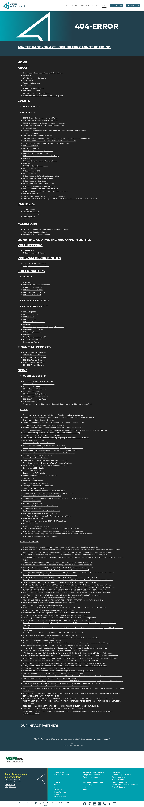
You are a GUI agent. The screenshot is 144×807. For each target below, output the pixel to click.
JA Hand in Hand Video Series (34, 322)
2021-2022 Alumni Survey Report (35, 399)
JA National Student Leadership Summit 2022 (40, 536)
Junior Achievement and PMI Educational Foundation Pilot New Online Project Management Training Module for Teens (67, 552)
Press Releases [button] (60, 792)
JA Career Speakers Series (33, 290)
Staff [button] (56, 785)
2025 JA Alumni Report (31, 401)
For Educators (31, 271)
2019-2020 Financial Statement (34, 365)
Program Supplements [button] (92, 775)
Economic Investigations (32, 339)
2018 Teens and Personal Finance (35, 396)
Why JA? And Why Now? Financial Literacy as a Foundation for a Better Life (51, 528)
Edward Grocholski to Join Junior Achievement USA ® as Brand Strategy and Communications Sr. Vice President (64, 683)
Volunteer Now (28, 250)
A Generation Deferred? (32, 470)
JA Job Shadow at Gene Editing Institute (38, 179)
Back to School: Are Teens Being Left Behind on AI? (42, 435)
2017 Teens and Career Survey (34, 386)
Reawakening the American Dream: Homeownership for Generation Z (49, 453)
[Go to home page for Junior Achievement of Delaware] (14, 6)
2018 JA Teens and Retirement (34, 389)
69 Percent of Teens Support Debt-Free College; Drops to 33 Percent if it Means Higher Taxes (58, 562)
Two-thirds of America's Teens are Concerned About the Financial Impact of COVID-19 (55, 597)
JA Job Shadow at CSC (31, 171)
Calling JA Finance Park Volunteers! (36, 266)
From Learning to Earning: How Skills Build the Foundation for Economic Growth (53, 415)
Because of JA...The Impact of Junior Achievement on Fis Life (45, 465)
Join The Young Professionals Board (36, 93)
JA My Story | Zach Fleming (33, 518)
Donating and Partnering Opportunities (54, 240)
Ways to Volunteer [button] (61, 775)
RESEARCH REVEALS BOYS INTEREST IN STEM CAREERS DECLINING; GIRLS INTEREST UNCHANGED (61, 661)
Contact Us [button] (10, 785)
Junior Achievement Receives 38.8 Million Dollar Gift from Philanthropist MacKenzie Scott (56, 570)
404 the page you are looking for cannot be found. (64, 47)
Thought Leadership (33, 376)
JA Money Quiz (28, 317)
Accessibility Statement (31, 83)
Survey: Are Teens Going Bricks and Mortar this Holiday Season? (46, 668)
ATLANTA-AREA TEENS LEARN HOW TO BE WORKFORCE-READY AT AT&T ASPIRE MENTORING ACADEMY (63, 600)
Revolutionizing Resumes (32, 503)
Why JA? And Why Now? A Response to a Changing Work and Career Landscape (53, 531)
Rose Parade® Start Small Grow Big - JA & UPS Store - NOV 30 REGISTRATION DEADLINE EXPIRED (60, 199)
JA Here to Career (30, 319)
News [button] (56, 794)
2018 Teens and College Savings (35, 394)
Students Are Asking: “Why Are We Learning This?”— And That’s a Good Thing (51, 433)
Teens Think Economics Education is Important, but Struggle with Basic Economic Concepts (57, 620)
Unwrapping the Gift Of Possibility (35, 483)
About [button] (57, 783)
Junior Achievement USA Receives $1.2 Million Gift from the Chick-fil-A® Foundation (54, 633)
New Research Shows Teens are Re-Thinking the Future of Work (47, 516)
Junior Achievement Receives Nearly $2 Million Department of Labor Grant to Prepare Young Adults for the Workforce (67, 592)
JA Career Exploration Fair (32, 287)
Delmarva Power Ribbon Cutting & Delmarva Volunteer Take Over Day (49, 141)
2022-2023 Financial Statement (34, 357)
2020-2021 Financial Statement (34, 362)
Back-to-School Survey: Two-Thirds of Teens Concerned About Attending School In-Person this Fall (59, 582)
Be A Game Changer (30, 523)
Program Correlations (34, 300)
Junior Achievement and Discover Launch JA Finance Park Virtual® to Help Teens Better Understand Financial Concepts (68, 580)
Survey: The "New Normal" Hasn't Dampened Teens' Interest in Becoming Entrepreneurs (56, 615)
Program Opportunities (39, 258)
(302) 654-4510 (10, 787)
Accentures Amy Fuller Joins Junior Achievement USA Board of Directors (50, 635)
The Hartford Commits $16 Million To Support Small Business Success (48, 610)
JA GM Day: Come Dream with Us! (35, 166)
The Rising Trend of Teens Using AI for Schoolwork (41, 511)
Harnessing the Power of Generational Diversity (40, 506)
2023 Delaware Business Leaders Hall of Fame (40, 118)
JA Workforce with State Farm (34, 440)
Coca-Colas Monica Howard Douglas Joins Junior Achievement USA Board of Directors (55, 651)
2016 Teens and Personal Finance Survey (38, 381)
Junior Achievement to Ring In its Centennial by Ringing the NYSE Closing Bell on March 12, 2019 (58, 567)
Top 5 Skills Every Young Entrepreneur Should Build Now (44, 445)
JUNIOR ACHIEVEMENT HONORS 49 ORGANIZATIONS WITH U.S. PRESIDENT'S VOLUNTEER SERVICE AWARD (64, 590)
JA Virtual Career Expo (31, 194)
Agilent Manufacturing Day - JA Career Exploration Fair (43, 126)
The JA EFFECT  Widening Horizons (36, 526)
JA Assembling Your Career (33, 329)
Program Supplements (34, 306)
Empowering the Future (32, 508)
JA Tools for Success (30, 314)
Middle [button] (85, 787)
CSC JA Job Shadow (30, 133)
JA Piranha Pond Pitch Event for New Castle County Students (45, 191)
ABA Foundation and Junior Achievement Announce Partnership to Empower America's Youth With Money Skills (65, 555)
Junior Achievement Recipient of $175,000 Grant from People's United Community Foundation (58, 671)
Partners (26, 204)
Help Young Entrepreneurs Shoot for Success (40, 475)
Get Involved (133, 5)
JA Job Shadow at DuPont (33, 173)
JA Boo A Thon (28, 158)
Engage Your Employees (32, 214)
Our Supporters (29, 217)
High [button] (85, 790)
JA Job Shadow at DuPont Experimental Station (41, 176)
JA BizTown (27, 282)
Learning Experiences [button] (93, 783)
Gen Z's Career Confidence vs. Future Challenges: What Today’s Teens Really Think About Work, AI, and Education (65, 430)
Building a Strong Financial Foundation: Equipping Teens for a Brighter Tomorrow (53, 448)
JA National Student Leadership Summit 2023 (40, 513)
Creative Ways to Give (31, 212)
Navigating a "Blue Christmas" (34, 488)
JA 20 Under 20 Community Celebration (38, 151)
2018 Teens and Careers (32, 391)
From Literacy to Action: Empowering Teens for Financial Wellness (47, 463)
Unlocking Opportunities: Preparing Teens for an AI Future (45, 460)
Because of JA (28, 478)
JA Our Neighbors (29, 312)
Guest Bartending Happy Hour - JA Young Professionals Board (46, 143)
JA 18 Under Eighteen (31, 148)
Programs (84, 6)
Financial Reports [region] (118, 779)
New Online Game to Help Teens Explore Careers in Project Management (50, 603)
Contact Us (27, 86)
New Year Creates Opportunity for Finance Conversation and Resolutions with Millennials (56, 686)
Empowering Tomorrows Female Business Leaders (42, 496)
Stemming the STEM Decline (34, 468)
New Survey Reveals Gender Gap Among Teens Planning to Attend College (51, 678)
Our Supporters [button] (118, 777)
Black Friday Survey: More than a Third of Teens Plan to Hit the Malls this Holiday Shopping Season (59, 618)
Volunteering (30, 245)
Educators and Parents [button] (93, 773)
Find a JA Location (119, 787)
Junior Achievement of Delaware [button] (125, 785)
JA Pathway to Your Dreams (33, 88)
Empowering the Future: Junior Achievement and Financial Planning (48, 493)
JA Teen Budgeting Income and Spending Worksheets (43, 327)
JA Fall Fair (27, 163)
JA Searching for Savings (32, 332)
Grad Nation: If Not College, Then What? (38, 455)
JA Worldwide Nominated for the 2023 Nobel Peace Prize (44, 521)
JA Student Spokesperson (32, 91)
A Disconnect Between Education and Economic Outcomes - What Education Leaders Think (57, 404)
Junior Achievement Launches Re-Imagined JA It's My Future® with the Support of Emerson (57, 565)
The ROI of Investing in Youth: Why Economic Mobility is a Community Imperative (53, 428)
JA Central (27, 75)
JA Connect (27, 324)
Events (95, 6)
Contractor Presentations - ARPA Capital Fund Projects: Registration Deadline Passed (54, 131)
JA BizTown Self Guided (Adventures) (36, 285)
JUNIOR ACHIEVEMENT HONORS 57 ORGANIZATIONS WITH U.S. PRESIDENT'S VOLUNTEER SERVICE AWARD (64, 663)
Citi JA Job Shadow (30, 128)
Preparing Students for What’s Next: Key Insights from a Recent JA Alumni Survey (53, 423)
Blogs (24, 409)
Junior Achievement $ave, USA (34, 337)
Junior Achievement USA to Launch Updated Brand (42, 605)
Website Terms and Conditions (34, 78)
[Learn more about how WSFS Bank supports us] (14, 759)
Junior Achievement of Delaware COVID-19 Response (43, 96)
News (104, 6)
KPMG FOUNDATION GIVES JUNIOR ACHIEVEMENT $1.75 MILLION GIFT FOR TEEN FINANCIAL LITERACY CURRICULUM (68, 698)
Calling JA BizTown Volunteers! (34, 263)
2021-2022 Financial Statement (34, 360)
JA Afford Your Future (31, 342)
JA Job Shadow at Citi (31, 168)
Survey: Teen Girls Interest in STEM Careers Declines (42, 640)
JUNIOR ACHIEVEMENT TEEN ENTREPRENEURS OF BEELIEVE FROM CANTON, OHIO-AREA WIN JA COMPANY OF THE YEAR (70, 658)
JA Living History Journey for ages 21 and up (39, 186)
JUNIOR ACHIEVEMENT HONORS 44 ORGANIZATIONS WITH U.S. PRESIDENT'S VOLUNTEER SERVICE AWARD (64, 608)
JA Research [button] (59, 790)
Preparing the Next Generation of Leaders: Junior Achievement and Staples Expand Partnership (58, 418)
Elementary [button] (87, 785)
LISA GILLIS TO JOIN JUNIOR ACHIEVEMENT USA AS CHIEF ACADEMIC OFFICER (53, 708)
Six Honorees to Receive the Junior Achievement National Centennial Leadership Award (56, 645)
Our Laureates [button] (60, 797)
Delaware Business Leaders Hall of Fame (38, 136)
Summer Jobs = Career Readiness (35, 458)
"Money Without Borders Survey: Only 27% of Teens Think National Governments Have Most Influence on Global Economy (68, 572)
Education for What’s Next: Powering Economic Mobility (44, 425)
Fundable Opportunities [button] (121, 775)
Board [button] (56, 787)
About (73, 6)
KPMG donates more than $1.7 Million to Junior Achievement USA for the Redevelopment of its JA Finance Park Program (68, 653)
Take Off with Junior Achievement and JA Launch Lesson (44, 491)
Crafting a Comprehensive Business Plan (38, 486)
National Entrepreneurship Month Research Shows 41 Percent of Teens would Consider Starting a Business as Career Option (69, 587)
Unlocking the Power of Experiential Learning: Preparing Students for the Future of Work (56, 438)
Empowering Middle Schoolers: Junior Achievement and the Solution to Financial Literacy (56, 498)
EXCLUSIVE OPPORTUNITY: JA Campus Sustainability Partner (45, 230)
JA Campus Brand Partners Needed (36, 235)
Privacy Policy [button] (41, 803)
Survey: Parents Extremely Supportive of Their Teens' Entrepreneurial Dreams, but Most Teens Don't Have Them (65, 666)
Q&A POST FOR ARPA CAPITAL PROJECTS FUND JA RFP (44, 196)
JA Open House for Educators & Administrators (40, 189)
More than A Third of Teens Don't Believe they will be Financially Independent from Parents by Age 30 (61, 577)
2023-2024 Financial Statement (34, 355)
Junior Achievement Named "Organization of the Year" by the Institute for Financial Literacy (57, 613)
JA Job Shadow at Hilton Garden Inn (36, 181)
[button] (76, 6)
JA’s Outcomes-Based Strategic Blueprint (38, 420)
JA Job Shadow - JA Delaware (34, 253)
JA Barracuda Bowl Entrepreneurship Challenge (41, 156)
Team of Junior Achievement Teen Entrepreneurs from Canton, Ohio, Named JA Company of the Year (61, 638)
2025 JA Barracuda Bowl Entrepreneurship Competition (44, 123)
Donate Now (116, 5)
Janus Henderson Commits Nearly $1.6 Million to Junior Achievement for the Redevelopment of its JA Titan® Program (67, 643)
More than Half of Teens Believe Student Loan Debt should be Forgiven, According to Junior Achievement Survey (65, 648)
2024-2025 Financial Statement (34, 352)
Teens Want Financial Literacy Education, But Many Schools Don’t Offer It (50, 450)
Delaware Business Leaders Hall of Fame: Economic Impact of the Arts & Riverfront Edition (56, 138)
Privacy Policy (28, 80)
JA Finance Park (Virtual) (32, 295)
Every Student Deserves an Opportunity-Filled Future (43, 73)
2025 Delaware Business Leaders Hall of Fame (40, 120)
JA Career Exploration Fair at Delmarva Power (40, 161)
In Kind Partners (29, 209)
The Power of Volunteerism (33, 481)
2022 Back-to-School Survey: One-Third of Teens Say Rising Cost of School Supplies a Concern (58, 534)
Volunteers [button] (59, 773)
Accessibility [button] (51, 803)
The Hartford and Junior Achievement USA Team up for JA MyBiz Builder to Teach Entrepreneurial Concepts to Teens (67, 585)
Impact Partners (29, 219)
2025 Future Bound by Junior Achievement (39, 443)
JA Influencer (28, 334)
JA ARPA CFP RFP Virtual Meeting (35, 153)
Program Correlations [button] (91, 777)
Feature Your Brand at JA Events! (35, 232)
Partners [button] (116, 773)
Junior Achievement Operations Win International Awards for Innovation (50, 575)
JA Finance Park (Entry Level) (34, 292)
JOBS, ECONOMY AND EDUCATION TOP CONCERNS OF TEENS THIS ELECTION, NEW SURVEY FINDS (61, 706)
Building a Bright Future (32, 501)
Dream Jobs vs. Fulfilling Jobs (34, 473)
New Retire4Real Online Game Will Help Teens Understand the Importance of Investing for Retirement (61, 595)
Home (64, 6)
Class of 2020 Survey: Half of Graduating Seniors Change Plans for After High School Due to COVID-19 (60, 547)
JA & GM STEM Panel (30, 146)
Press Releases (29, 541)
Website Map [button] (61, 803)
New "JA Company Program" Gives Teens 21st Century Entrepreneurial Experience (53, 673)
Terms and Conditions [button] (27, 803)
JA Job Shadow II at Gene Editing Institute (38, 184)
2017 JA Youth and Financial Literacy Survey (39, 384)
